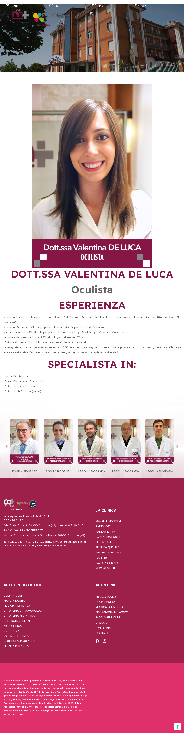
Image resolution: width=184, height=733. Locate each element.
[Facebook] (97, 641)
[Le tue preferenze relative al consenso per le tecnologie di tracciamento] (177, 726)
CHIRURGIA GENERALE (18, 620)
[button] (6, 446)
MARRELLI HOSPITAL (109, 521)
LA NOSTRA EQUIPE (108, 537)
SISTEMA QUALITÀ (107, 547)
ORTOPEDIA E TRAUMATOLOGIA (24, 610)
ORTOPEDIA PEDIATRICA (19, 615)
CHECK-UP (102, 623)
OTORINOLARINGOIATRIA (19, 641)
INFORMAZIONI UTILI (108, 552)
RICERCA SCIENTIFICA (109, 607)
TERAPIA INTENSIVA (16, 646)
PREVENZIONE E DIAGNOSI (112, 612)
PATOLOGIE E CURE (108, 617)
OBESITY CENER (14, 595)
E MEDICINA (103, 628)
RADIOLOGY (103, 526)
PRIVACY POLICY (106, 597)
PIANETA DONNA (14, 600)
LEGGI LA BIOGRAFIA (24, 471)
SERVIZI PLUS (104, 542)
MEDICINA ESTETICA (17, 605)
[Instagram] (104, 641)
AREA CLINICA (13, 625)
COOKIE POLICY (106, 602)
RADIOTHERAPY (106, 532)
